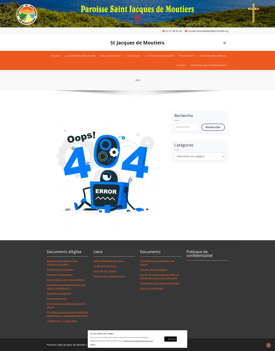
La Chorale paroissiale (159, 55)
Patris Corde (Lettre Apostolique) (66, 279)
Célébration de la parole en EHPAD (159, 283)
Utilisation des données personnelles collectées (205, 274)
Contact (181, 65)
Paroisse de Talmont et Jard (109, 276)
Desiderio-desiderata (59, 293)
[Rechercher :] (187, 127)
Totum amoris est (57, 298)
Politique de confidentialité (208, 65)
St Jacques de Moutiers (137, 43)
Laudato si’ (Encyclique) (60, 274)
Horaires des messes (213, 55)
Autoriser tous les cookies (172, 339)
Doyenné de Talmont (105, 271)
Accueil (55, 55)
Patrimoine (186, 55)
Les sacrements (110, 55)
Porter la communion (151, 288)
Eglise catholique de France (108, 260)
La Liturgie (133, 55)
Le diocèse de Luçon (104, 265)
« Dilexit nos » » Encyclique (62, 320)
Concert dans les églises (153, 269)
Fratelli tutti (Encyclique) (60, 269)
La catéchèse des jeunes (80, 55)
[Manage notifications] (268, 345)
